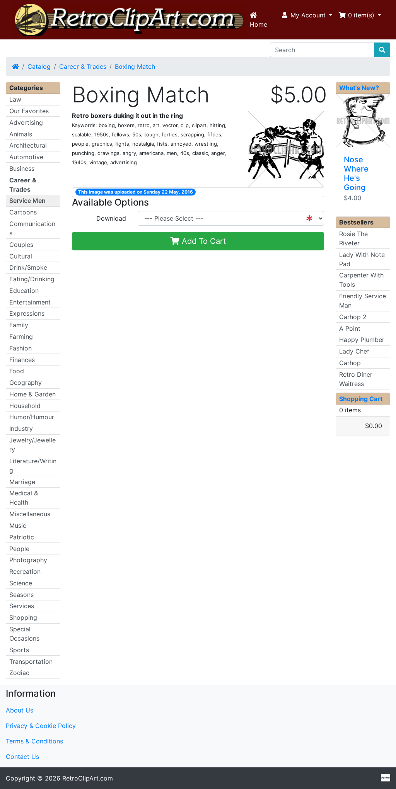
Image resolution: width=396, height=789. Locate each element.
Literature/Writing (32, 465)
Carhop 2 (353, 317)
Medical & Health (23, 497)
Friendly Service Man (362, 300)
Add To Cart (202, 241)
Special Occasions (24, 633)
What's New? (359, 88)
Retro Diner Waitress (355, 379)
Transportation (31, 661)
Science (20, 583)
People (19, 549)
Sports (19, 650)
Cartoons (23, 212)
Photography (28, 560)
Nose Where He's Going (356, 173)
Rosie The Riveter (353, 238)
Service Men (27, 200)
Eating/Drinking (32, 279)
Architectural (28, 145)
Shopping (23, 617)
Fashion (20, 348)
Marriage (22, 482)
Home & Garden (32, 394)
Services (21, 606)
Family (18, 325)
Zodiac (19, 673)
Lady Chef (354, 351)
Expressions (26, 313)
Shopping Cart (360, 399)
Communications (32, 228)
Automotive (26, 157)
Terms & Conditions (34, 741)
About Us (19, 710)
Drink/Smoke (28, 267)
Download (111, 218)
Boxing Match (135, 66)
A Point (349, 328)
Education (24, 290)
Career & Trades (82, 66)
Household (25, 406)
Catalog (39, 66)
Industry (21, 428)
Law (15, 99)
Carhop (350, 363)
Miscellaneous (29, 514)
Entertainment (30, 302)
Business (21, 168)
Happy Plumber (361, 339)
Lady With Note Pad (362, 259)
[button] (306, 15)
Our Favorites (29, 111)
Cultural (20, 256)
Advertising (26, 122)
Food (16, 371)
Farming (21, 336)
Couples (21, 244)
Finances (22, 360)
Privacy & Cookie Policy (41, 725)
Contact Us (22, 756)
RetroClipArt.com (87, 778)
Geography (25, 382)
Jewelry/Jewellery (32, 444)
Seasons (21, 595)
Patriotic (21, 537)
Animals (20, 134)
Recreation (25, 571)
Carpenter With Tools (361, 279)
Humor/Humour (31, 417)
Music (17, 525)
